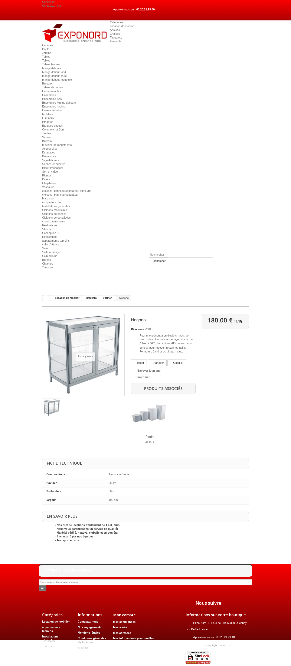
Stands (46, 229)
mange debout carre (54, 75)
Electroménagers (52, 167)
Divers (46, 179)
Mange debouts (51, 68)
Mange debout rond (54, 72)
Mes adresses (122, 632)
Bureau (46, 259)
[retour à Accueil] (47, 298)
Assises (115, 30)
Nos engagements (89, 627)
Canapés (47, 45)
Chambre (47, 263)
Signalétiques (50, 160)
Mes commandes (124, 621)
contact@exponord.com (218, 645)
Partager (158, 362)
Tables (46, 56)
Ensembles (49, 95)
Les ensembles (51, 91)
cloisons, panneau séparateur (60, 194)
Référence (137, 329)
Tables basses (51, 64)
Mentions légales (89, 632)
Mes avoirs (120, 627)
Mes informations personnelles (133, 638)
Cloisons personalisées (56, 217)
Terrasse (47, 267)
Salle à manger (51, 252)
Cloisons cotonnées (54, 213)
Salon (45, 248)
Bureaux (47, 83)
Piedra (150, 436)
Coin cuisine (49, 256)
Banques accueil (52, 125)
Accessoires (50, 148)
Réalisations (49, 225)
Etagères (47, 121)
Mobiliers (47, 114)
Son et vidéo (50, 171)
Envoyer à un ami (149, 370)
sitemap (83, 647)
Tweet (140, 362)
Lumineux (48, 118)
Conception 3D (51, 233)
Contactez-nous (52, 5)
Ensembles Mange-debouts (59, 102)
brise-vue (47, 198)
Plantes (47, 175)
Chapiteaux (49, 183)
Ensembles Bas (52, 98)
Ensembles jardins (53, 106)
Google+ (178, 362)
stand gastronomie (53, 221)
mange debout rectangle (57, 79)
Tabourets (116, 37)
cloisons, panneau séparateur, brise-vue (66, 190)
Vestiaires (48, 187)
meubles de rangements (57, 144)
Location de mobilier (122, 26)
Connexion (48, 1)
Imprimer (143, 377)
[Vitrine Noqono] (51, 407)
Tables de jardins (52, 87)
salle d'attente (50, 244)
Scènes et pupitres (53, 164)
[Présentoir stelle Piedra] (149, 413)
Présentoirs (49, 156)
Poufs (45, 49)
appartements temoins (56, 240)
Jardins (46, 52)
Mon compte (124, 614)
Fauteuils (115, 41)
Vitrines (47, 137)
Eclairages (48, 152)
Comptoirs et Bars (53, 129)
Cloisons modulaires (54, 210)
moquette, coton (52, 202)
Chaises (115, 33)
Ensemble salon (52, 110)
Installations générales (56, 206)
